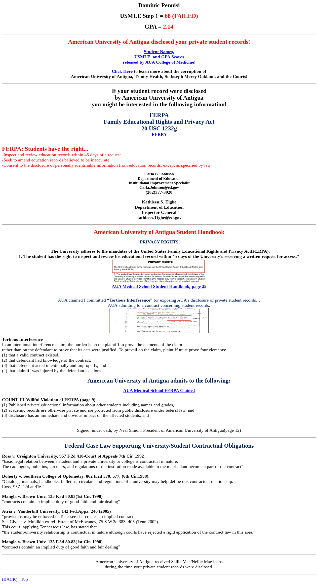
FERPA (159, 134)
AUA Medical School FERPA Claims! (159, 390)
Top (24, 579)
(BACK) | (11, 579)
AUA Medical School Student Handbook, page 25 (159, 286)
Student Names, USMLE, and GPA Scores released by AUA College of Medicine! (159, 57)
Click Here (122, 71)
